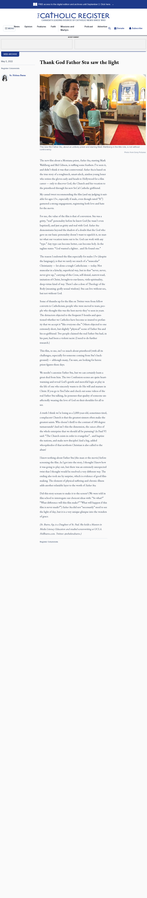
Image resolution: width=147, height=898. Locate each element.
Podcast (89, 26)
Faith (53, 26)
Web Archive (10, 54)
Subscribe (137, 28)
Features (41, 26)
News (17, 26)
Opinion (28, 26)
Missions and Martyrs (67, 28)
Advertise (102, 26)
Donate (120, 28)
